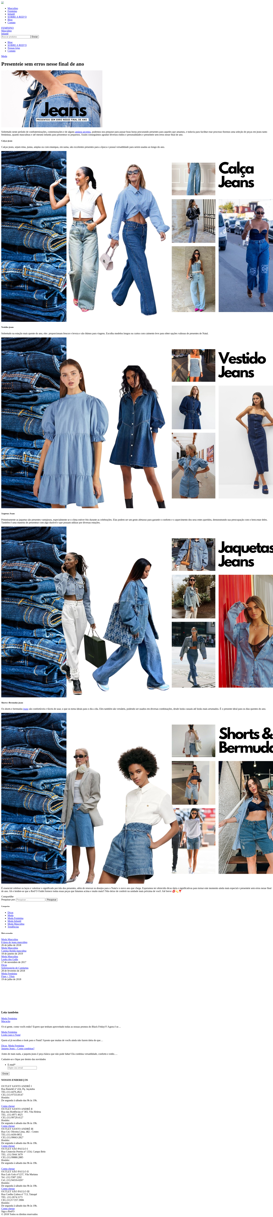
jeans (25, 708)
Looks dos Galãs (9, 959)
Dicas (10, 912)
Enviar (5, 1073)
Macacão (5, 1021)
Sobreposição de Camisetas (14, 968)
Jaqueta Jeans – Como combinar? (17, 1048)
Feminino (12, 11)
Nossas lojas (14, 48)
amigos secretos (83, 131)
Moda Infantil (14, 921)
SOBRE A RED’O (17, 16)
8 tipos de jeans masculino (14, 942)
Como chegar (8, 1106)
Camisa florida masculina (13, 950)
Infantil (11, 14)
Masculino (13, 8)
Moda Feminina (15, 918)
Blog (10, 19)
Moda (4, 56)
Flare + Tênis (8, 976)
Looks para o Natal (10, 1035)
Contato (11, 22)
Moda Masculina (16, 924)
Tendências (13, 926)
